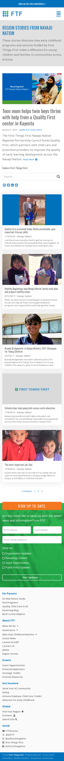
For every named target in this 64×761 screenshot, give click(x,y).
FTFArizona (12, 730)
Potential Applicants (13, 669)
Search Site (8, 719)
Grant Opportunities (17, 562)
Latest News (9, 638)
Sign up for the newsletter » (32, 3)
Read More (28, 159)
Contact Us (8, 646)
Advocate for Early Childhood (18, 700)
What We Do (9, 626)
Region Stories (10, 653)
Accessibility (7, 758)
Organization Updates (18, 553)
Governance (8, 630)
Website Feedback (21, 758)
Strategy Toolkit (11, 673)
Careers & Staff (10, 642)
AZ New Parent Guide (13, 598)
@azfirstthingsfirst (15, 738)
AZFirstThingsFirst (15, 746)
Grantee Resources (12, 676)
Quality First (24, 129)
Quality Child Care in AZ (15, 606)
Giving (5, 692)
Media (5, 649)
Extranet (7, 715)
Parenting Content (16, 558)
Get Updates (32, 577)
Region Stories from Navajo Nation (27, 30)
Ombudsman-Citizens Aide (41, 758)
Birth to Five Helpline (13, 614)
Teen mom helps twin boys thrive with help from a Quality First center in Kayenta (31, 117)
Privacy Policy (48, 755)
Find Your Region (11, 711)
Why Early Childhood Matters (18, 634)
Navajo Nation (36, 129)
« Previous (26, 491)
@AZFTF (10, 734)
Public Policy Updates (17, 567)
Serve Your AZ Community (16, 688)
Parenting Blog (10, 610)
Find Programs (10, 602)
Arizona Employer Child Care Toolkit (22, 696)
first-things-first (14, 742)
